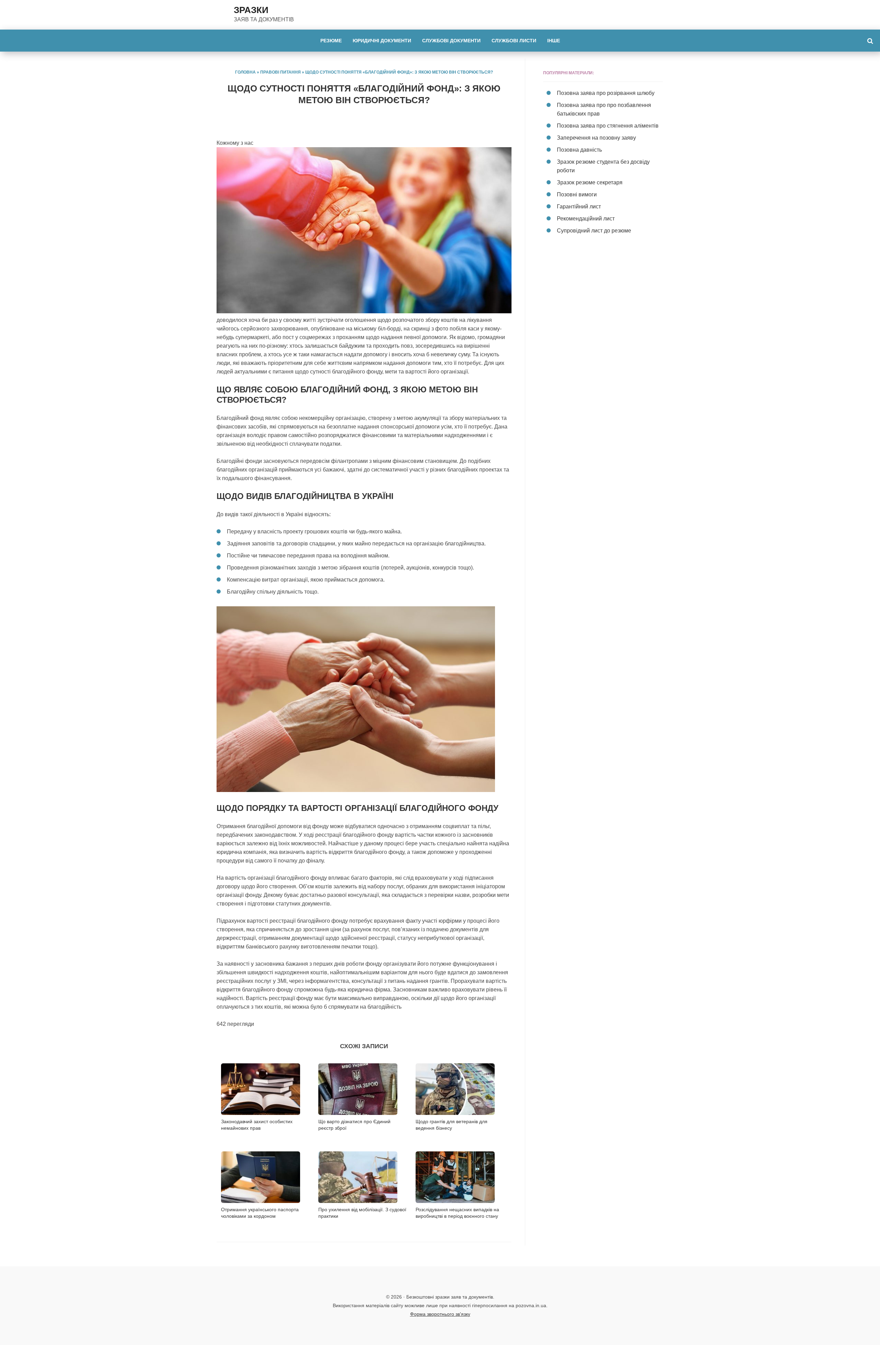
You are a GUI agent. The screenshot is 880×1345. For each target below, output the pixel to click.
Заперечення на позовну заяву (596, 138)
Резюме (331, 40)
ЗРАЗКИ (251, 10)
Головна (245, 72)
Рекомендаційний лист (586, 218)
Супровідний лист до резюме (594, 231)
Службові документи (451, 40)
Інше (553, 40)
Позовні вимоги (577, 194)
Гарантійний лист (579, 206)
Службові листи (514, 40)
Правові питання (280, 72)
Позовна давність (579, 150)
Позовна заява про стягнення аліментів (608, 126)
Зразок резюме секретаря (590, 182)
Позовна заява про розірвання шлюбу (605, 93)
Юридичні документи (382, 40)
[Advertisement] (603, 305)
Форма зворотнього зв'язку (440, 1314)
